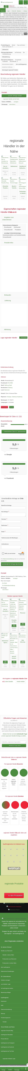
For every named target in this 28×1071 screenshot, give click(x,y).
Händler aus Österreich (6, 950)
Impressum (3, 1001)
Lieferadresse (5, 544)
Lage (8, 11)
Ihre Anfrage (4, 511)
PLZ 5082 (10, 383)
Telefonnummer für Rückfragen (9, 537)
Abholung (7, 329)
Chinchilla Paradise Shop (5, 187)
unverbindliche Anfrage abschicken (12, 564)
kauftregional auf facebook (7, 1047)
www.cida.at (12, 104)
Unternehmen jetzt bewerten (15, 431)
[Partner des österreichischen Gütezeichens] (14, 909)
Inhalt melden (21, 681)
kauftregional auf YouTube (7, 1051)
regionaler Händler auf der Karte (11, 99)
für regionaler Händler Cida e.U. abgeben (4, 784)
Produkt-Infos (8, 242)
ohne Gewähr (9, 681)
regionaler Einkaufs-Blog (7, 1030)
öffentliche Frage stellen (15, 745)
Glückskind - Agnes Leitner (5, 642)
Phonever (22, 613)
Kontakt (11, 407)
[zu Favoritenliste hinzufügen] (2, 14)
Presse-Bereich (4, 1038)
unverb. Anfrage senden (15, 95)
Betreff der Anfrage (6, 505)
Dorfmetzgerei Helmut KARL (23, 193)
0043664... (9, 101)
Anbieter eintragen (5, 980)
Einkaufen (7, 295)
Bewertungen (19, 11)
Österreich (6, 390)
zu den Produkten (15, 895)
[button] (14, 24)
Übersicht (3, 11)
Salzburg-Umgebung (17, 396)
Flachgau (9, 396)
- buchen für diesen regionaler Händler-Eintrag (24, 816)
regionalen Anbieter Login (8, 1058)
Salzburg (10, 387)
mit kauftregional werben (7, 988)
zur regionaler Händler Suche (1, 6)
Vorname (3, 519)
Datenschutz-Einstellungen (7, 971)
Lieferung (7, 300)
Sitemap (3, 1013)
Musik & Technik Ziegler (14, 187)
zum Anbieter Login (5, 984)
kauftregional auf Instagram (7, 1043)
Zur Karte (4, 583)
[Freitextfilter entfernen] (21, 2)
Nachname (4, 525)
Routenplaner (24, 337)
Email (3, 531)
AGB (2, 1005)
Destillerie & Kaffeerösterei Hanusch (22, 167)
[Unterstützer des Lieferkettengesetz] (14, 903)
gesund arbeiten (14, 657)
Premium (24, 139)
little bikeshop (22, 641)
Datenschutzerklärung (8, 558)
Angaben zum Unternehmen (8, 218)
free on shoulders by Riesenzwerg (5, 167)
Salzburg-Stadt (8, 385)
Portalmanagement (5, 1017)
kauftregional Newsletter (7, 1034)
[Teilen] (22, 1069)
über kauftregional (5, 967)
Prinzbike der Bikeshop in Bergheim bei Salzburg (14, 621)
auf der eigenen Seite (14, 815)
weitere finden (13, 782)
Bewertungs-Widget (6, 992)
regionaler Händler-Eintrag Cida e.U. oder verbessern (5, 817)
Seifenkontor (14, 166)
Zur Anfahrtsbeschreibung (8, 585)
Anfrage (25, 11)
